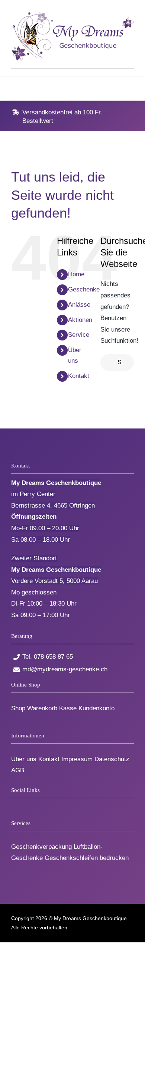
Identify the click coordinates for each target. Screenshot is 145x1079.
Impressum (77, 759)
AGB (17, 770)
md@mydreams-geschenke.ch (64, 669)
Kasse (68, 708)
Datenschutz (111, 759)
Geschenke (84, 289)
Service (78, 334)
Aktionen (80, 319)
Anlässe (79, 304)
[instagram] (38, 805)
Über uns (23, 759)
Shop (18, 708)
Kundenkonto (96, 708)
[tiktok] (25, 805)
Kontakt (78, 375)
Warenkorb (42, 708)
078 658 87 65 (53, 656)
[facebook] (13, 805)
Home (76, 274)
